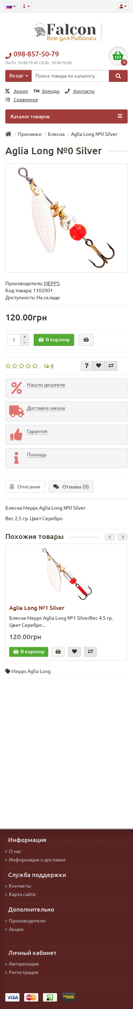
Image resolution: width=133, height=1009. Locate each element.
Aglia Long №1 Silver (36, 608)
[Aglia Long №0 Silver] (66, 218)
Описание (28, 487)
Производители (27, 921)
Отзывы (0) (75, 487)
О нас (15, 851)
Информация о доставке (37, 860)
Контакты (83, 91)
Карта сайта (22, 894)
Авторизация (24, 964)
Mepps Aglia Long (31, 671)
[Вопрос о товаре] (87, 366)
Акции (20, 91)
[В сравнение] (111, 366)
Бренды (50, 91)
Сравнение (25, 99)
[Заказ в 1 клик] (86, 340)
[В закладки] (98, 366)
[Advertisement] (66, 752)
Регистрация (23, 972)
